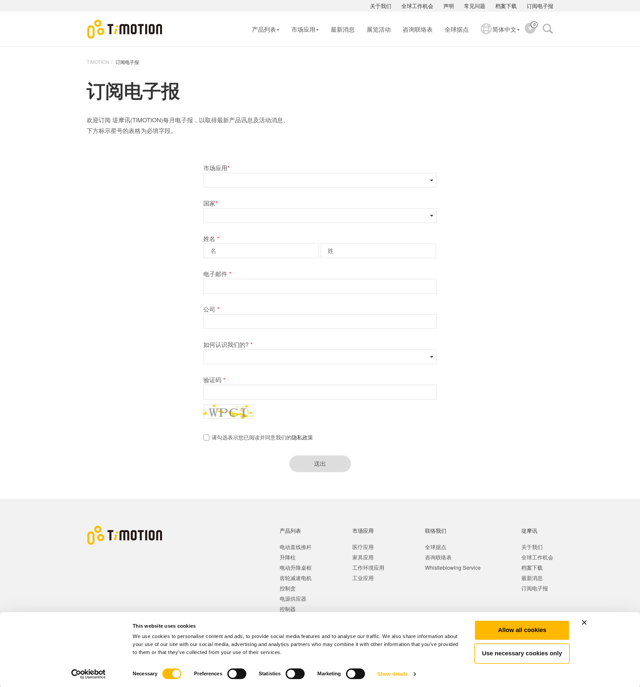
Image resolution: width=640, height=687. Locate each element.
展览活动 (379, 29)
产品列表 (264, 29)
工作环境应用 (368, 567)
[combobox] (314, 180)
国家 (210, 203)
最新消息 (343, 29)
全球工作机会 (417, 6)
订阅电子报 (540, 6)
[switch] (236, 673)
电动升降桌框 (296, 567)
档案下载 (506, 6)
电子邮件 (217, 273)
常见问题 (474, 6)
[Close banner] (584, 622)
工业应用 (363, 578)
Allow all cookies (522, 630)
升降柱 (288, 557)
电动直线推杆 (296, 547)
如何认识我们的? (228, 344)
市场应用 (303, 29)
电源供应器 (293, 598)
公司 (211, 309)
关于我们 (380, 6)
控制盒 (288, 588)
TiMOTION (98, 62)
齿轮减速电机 (296, 578)
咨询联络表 (418, 29)
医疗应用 (363, 547)
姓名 (211, 238)
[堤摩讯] (125, 29)
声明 (448, 6)
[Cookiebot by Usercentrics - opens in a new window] (88, 674)
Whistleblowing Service (453, 567)
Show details (392, 674)
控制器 (288, 609)
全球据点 (457, 29)
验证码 (214, 379)
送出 (320, 463)
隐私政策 (302, 437)
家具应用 (363, 557)
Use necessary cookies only (522, 653)
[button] (427, 180)
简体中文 (504, 29)
